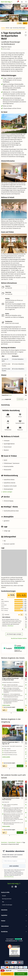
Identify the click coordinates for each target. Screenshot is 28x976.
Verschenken (7, 973)
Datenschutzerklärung (8, 876)
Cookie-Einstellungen (7, 904)
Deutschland (11, 842)
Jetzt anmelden (14, 866)
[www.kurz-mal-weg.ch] (6, 2)
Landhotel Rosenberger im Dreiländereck (11, 682)
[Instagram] (12, 887)
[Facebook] (16, 887)
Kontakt (4, 895)
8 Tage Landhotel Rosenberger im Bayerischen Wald (10, 679)
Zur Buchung (20, 399)
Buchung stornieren (6, 898)
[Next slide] (26, 375)
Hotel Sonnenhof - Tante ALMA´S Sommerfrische (12, 746)
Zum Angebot (20, 710)
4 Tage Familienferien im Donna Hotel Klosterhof (10, 798)
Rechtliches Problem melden (19, 638)
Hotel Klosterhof (5, 802)
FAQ (3, 901)
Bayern (19, 842)
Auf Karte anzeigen (6, 48)
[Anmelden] (22, 2)
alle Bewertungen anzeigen (14, 634)
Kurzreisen (4, 842)
